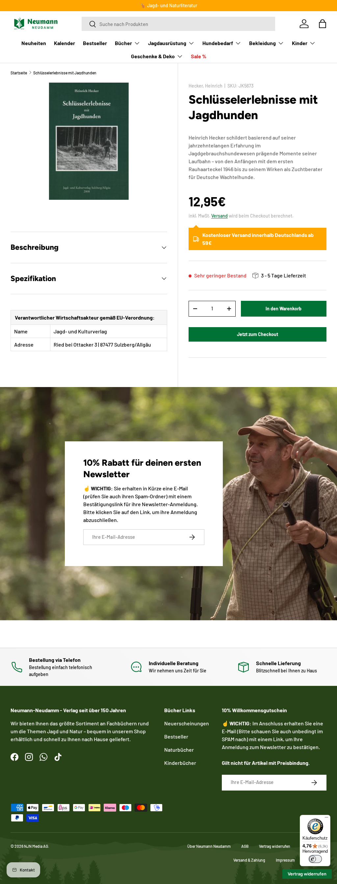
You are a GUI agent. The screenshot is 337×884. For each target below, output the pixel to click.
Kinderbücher (180, 763)
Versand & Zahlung (249, 860)
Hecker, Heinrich (205, 86)
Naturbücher (179, 749)
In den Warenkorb (283, 308)
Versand (219, 216)
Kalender (64, 43)
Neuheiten (33, 43)
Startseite (19, 73)
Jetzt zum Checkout (257, 334)
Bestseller (95, 43)
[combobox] (178, 24)
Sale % (198, 56)
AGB (244, 846)
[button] (322, 23)
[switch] (315, 859)
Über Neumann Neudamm (209, 846)
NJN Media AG (36, 846)
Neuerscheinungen (186, 723)
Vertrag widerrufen (274, 846)
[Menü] (326, 819)
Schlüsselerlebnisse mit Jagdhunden (64, 73)
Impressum (285, 860)
